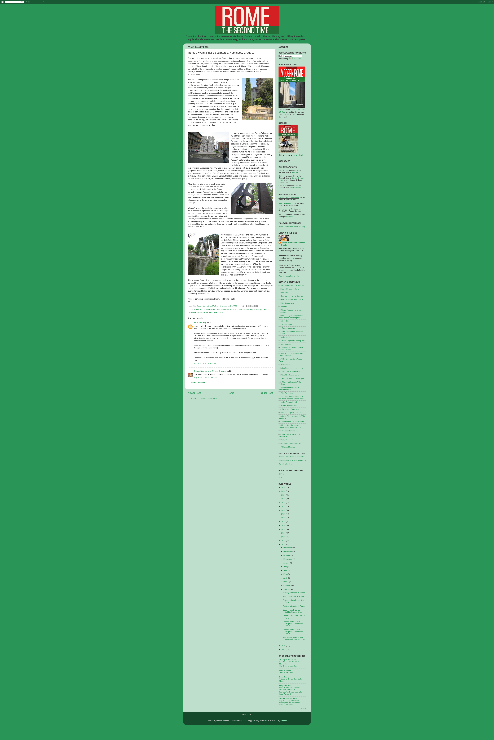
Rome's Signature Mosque (293, 378)
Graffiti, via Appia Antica (291, 443)
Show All (303, 708)
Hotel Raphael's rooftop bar (293, 341)
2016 (283, 525)
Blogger (283, 721)
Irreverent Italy (200, 323)
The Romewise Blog (288, 698)
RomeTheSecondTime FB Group (292, 226)
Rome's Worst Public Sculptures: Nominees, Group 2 (293, 624)
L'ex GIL (285, 321)
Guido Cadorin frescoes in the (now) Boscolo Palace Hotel (291, 398)
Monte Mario (287, 325)
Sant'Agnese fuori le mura (292, 368)
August (286, 563)
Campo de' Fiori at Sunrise (292, 296)
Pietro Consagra (256, 309)
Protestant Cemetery (290, 409)
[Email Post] (242, 306)
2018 (283, 518)
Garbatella (210, 309)
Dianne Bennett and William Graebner (210, 371)
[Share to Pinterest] (257, 306)
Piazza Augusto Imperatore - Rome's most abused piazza (291, 317)
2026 (283, 487)
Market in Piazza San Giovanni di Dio (289, 389)
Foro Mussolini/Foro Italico (292, 299)
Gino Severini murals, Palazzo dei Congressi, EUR (290, 426)
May (285, 574)
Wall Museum (287, 440)
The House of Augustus (288, 666)
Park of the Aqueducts (290, 289)
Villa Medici (286, 337)
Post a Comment (198, 383)
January (286, 589)
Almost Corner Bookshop (289, 198)
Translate (297, 59)
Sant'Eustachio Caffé (290, 375)
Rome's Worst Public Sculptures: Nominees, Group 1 (293, 632)
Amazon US (296, 172)
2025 (283, 491)
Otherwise (283, 209)
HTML (281, 474)
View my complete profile (289, 276)
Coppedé (286, 364)
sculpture (201, 312)
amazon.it (289, 217)
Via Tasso (285, 293)
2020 (283, 510)
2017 (283, 522)
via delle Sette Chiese (214, 312)
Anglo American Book (287, 203)
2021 (283, 506)
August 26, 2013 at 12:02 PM (205, 378)
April (285, 578)
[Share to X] (252, 306)
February (287, 586)
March (286, 582)
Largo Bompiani (222, 309)
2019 (283, 514)
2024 (283, 495)
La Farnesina (287, 393)
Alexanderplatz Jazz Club (292, 413)
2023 (283, 499)
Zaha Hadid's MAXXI (290, 406)
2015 (283, 529)
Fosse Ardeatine (288, 328)
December (287, 548)
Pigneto (284, 306)
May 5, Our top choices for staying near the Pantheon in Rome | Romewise (290, 703)
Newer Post (194, 393)
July (285, 567)
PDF (280, 477)
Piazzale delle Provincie (239, 309)
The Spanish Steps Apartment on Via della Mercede (289, 662)
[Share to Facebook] (254, 306)
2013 (283, 537)
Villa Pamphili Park (289, 402)
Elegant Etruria (285, 685)
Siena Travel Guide (286, 672)
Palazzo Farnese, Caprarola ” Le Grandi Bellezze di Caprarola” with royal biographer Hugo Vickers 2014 (291, 691)
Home (231, 393)
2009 (283, 649)
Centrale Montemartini (291, 371)
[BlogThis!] (249, 306)
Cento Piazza (199, 309)
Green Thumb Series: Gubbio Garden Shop (292, 611)
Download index (285, 464)
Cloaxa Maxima (288, 447)
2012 (283, 541)
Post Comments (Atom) (208, 398)
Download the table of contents (291, 457)
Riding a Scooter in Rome (293, 596)
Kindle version (295, 188)
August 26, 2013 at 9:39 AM (205, 363)
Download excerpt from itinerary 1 (292, 460)
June (285, 570)
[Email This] (247, 306)
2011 (283, 544)
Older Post (267, 393)
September (288, 559)
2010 (283, 646)
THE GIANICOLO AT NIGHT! (293, 285)
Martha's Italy (285, 670)
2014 (283, 533)
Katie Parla (284, 677)
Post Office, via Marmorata (293, 422)
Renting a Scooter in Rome (294, 606)
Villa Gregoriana (287, 303)
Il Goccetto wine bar (290, 431)
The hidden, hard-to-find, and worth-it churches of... (294, 639)
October (286, 555)
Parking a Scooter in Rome (294, 593)
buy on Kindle (298, 155)
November (287, 551)
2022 (283, 503)
